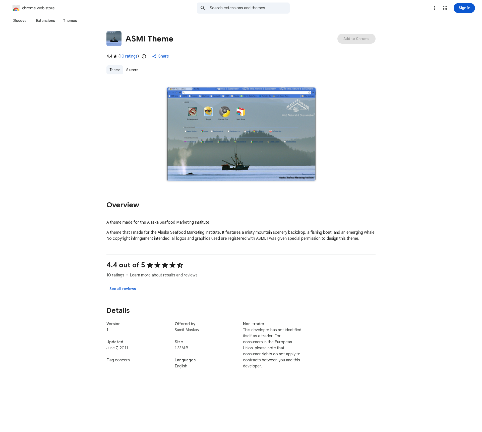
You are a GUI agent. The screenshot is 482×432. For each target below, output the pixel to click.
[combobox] (250, 8)
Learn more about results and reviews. (164, 275)
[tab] (20, 20)
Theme (114, 70)
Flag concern (118, 360)
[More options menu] (435, 8)
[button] (445, 8)
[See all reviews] (122, 289)
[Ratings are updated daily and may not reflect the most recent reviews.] (144, 56)
